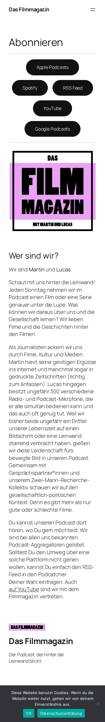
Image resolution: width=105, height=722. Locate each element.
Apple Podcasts (52, 67)
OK (29, 713)
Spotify (29, 88)
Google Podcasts (52, 129)
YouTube (52, 108)
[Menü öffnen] (92, 9)
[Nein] (98, 704)
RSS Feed (73, 88)
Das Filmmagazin (29, 9)
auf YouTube (24, 589)
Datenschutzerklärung (61, 713)
